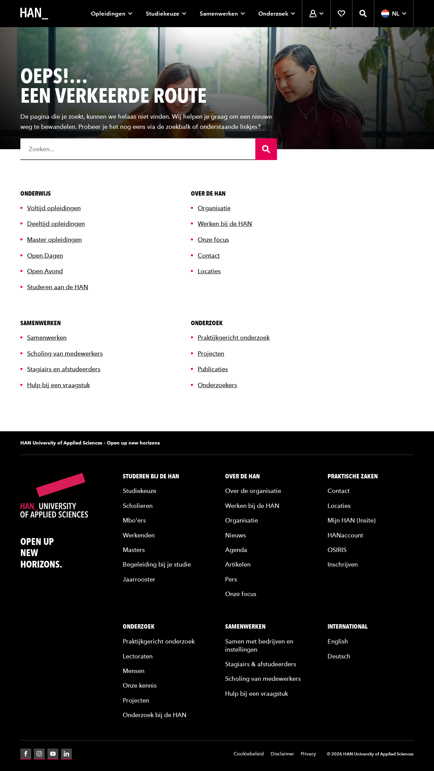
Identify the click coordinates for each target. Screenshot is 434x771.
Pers (231, 579)
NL (395, 13)
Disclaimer (282, 754)
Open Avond (45, 271)
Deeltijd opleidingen (56, 223)
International (348, 626)
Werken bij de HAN (225, 223)
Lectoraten (138, 656)
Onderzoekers (217, 385)
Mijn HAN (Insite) (352, 520)
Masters (134, 549)
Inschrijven (343, 564)
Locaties (209, 271)
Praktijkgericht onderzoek (234, 337)
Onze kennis (140, 685)
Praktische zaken (353, 476)
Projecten (211, 353)
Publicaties (213, 369)
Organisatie (214, 208)
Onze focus (213, 239)
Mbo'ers (134, 520)
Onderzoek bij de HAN (154, 714)
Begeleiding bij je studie (157, 564)
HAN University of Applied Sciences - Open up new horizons (90, 443)
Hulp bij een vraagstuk (58, 385)
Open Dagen (45, 255)
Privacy (308, 754)
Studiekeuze (162, 13)
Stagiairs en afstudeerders (63, 369)
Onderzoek (273, 13)
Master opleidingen (54, 239)
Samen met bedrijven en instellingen (259, 645)
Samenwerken (219, 13)
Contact (209, 255)
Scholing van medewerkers (65, 353)
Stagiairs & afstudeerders (260, 664)
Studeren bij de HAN (151, 476)
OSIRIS (337, 549)
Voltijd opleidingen (54, 208)
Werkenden (139, 535)
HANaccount (345, 535)
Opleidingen (108, 13)
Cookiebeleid (249, 754)
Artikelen (238, 564)
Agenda (236, 549)
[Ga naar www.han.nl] (34, 13)
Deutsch (339, 656)
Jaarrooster (139, 579)
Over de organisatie (253, 490)
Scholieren (138, 505)
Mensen (133, 670)
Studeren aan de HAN (57, 287)
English (338, 641)
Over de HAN (242, 476)
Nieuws (235, 535)
